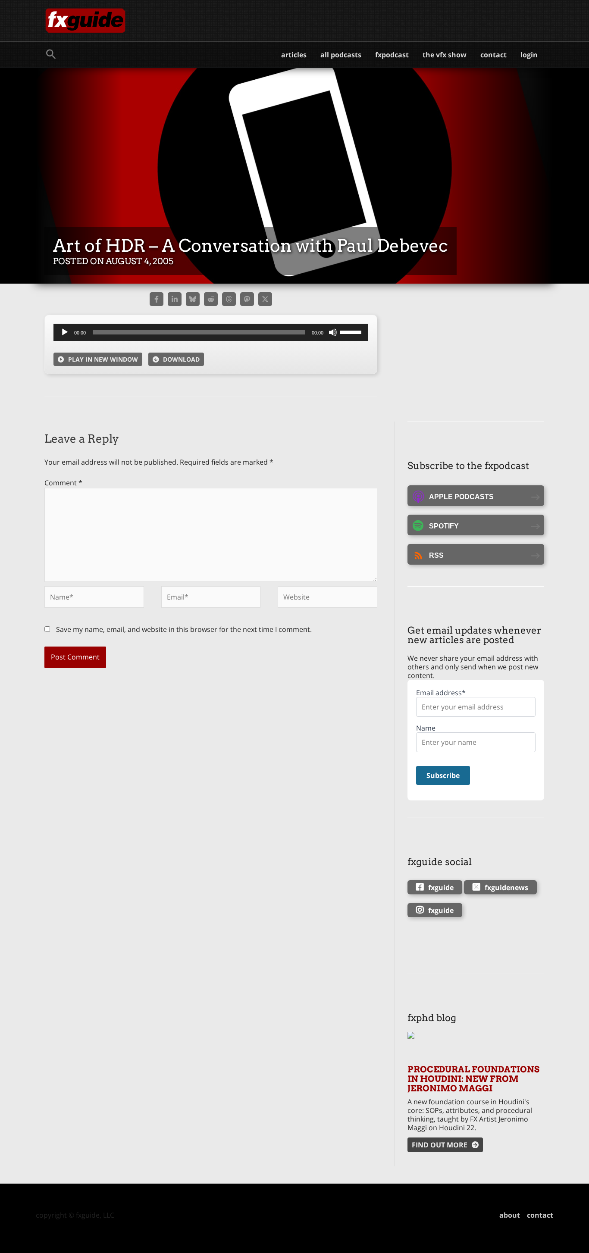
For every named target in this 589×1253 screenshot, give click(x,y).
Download (181, 359)
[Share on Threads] (229, 299)
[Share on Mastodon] (247, 299)
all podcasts (340, 54)
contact (493, 54)
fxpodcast (392, 54)
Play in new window (103, 359)
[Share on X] (265, 299)
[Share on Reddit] (211, 299)
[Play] (64, 332)
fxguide (441, 887)
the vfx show (445, 54)
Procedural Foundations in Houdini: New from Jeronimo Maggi (473, 1079)
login (529, 54)
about (509, 1215)
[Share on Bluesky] (193, 299)
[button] (51, 55)
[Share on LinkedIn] (175, 299)
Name (425, 728)
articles (294, 54)
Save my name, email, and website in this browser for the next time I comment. (184, 629)
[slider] (352, 331)
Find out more (439, 1145)
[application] (210, 332)
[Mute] (333, 332)
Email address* (441, 692)
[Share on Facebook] (156, 299)
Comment (63, 482)
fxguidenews (506, 887)
